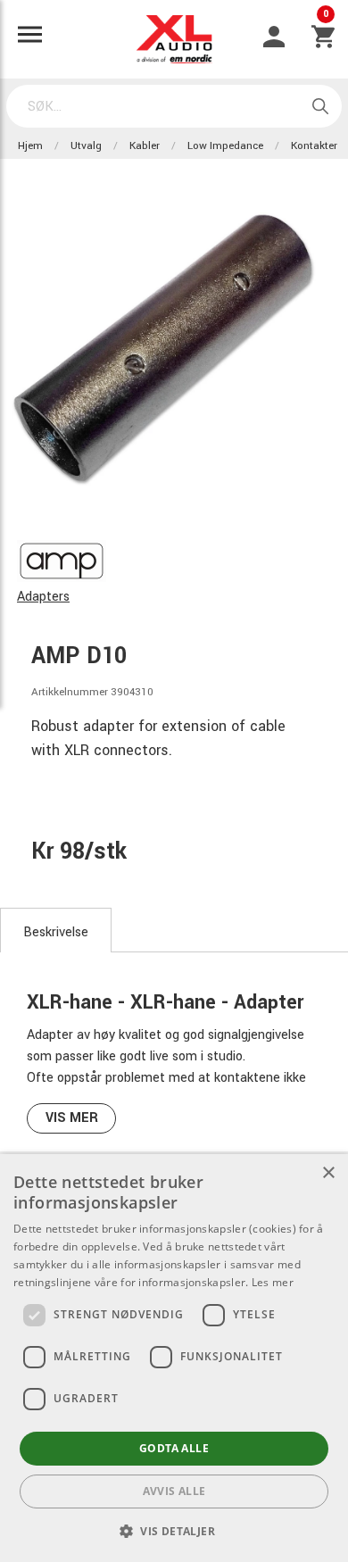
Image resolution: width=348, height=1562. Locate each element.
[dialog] (174, 1358)
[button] (174, 1530)
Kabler (144, 146)
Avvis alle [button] (174, 1491)
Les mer (273, 1282)
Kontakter (314, 146)
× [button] (328, 1173)
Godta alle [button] (174, 1448)
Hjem (30, 146)
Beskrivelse (55, 932)
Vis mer (72, 1118)
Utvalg (86, 146)
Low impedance (225, 146)
